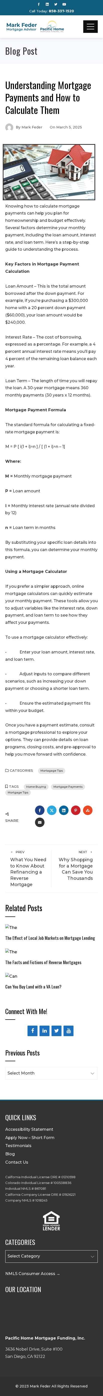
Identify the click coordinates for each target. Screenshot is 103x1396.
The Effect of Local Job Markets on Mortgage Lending (50, 938)
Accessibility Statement (29, 1129)
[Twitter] (57, 1031)
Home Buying (36, 786)
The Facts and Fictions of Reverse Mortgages (43, 962)
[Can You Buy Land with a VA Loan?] (11, 976)
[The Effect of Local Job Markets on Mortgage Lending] (11, 927)
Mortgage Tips (18, 792)
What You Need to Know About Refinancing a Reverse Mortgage (28, 868)
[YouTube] (69, 1031)
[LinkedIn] (45, 1031)
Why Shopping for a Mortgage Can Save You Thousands (76, 865)
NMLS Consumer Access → (32, 1273)
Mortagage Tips (51, 770)
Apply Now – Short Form (29, 1137)
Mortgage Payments (68, 786)
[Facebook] (33, 1031)
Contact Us (16, 1162)
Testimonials (18, 1145)
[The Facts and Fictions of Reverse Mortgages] (11, 951)
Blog (10, 1154)
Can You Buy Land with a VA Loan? (33, 986)
